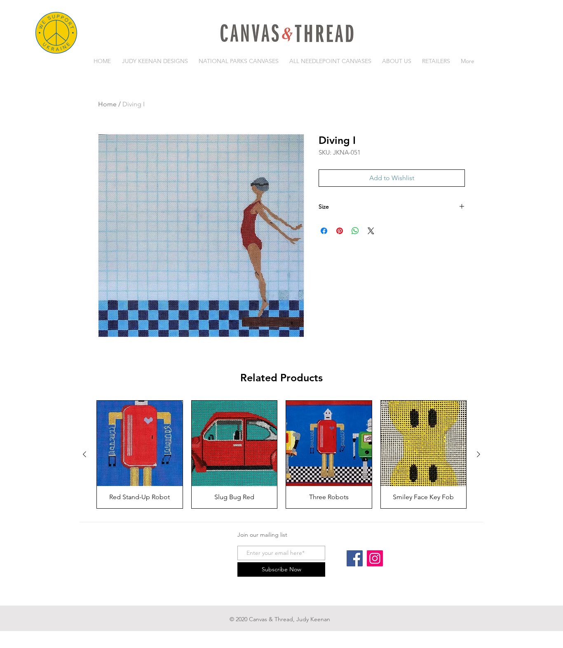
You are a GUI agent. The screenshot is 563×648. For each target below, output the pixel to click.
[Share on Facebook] (324, 231)
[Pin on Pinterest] (340, 231)
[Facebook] (355, 558)
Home (107, 104)
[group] (281, 454)
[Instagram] (375, 558)
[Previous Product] (84, 454)
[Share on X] (371, 231)
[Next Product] (478, 454)
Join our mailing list (262, 534)
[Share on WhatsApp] (355, 231)
